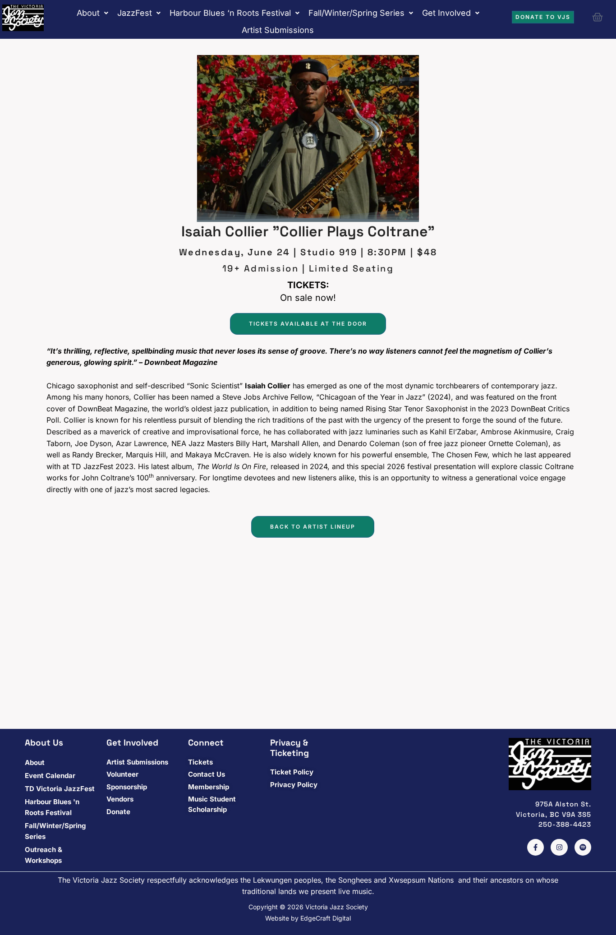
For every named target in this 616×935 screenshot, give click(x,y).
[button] (92, 13)
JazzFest (134, 13)
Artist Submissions (278, 30)
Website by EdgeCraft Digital (308, 918)
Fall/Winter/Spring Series (356, 13)
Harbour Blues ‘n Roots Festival (230, 13)
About (88, 13)
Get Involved (446, 13)
